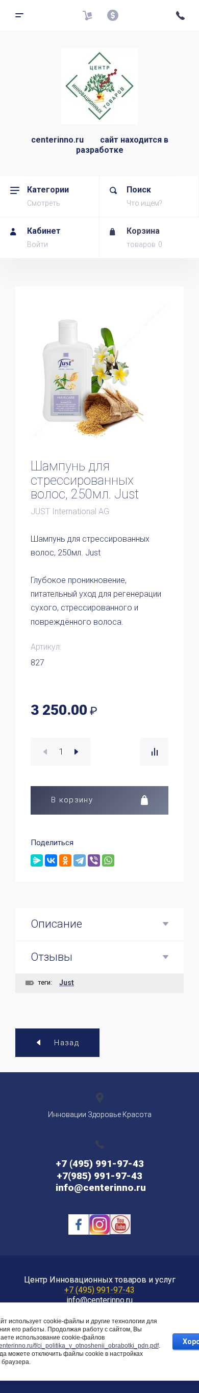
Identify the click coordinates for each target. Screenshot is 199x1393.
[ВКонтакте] (51, 860)
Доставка (87, 15)
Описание (56, 923)
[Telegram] (79, 860)
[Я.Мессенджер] (37, 860)
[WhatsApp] (108, 860)
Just (66, 983)
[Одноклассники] (65, 860)
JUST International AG (70, 511)
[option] (99, 370)
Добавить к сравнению (154, 752)
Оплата (113, 15)
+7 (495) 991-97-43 (100, 1163)
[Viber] (94, 860)
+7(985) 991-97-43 (99, 1176)
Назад (66, 1042)
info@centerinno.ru (99, 1187)
